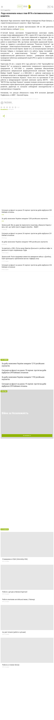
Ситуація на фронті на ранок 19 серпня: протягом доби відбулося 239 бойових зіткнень (24, 385)
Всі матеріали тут (27, 435)
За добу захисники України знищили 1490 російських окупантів (25, 242)
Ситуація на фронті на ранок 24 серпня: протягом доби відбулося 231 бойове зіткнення (27, 234)
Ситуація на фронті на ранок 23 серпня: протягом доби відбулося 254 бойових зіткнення (27, 266)
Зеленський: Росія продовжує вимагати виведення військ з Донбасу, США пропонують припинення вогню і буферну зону (26, 258)
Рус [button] (49, 6)
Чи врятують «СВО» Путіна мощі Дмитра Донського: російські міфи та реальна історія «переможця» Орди (27, 249)
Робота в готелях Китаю (10, 665)
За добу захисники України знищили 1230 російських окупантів (25, 219)
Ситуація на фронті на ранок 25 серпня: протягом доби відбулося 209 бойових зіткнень (27, 211)
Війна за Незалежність (15, 413)
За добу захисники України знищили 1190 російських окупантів (23, 378)
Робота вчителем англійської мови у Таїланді (18, 599)
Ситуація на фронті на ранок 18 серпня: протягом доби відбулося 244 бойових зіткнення (24, 371)
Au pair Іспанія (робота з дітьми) (14, 632)
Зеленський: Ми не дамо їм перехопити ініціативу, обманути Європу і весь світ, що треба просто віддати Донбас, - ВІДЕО (27, 226)
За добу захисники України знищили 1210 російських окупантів (23, 364)
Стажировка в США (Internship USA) (15, 559)
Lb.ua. (22, 29)
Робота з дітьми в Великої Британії (14, 592)
